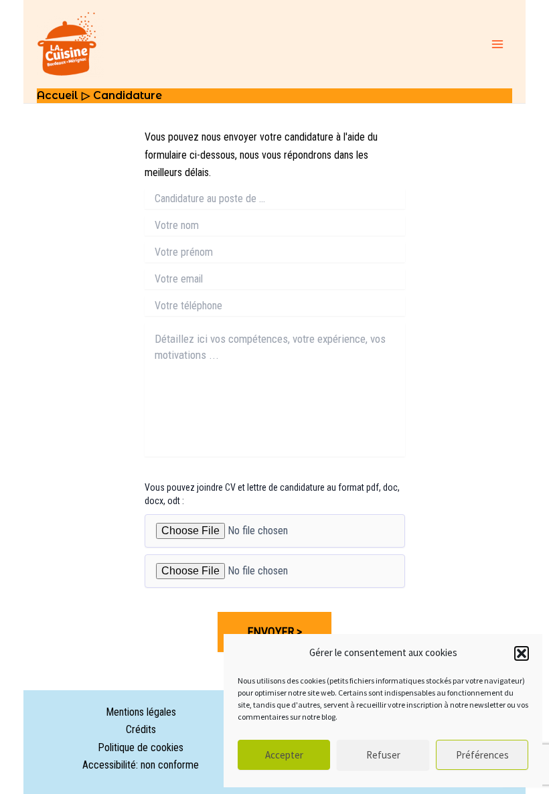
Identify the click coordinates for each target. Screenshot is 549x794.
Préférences (482, 754)
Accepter (284, 754)
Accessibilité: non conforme (140, 765)
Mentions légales (141, 712)
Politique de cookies (140, 747)
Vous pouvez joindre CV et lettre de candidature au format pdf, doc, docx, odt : (272, 494)
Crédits (141, 729)
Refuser (383, 754)
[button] (521, 653)
